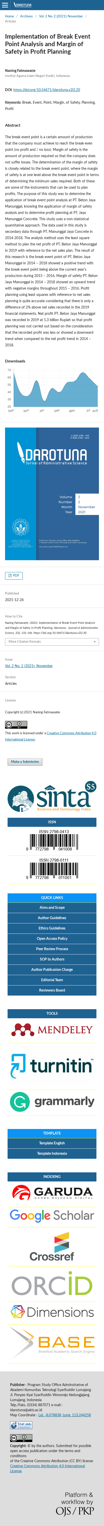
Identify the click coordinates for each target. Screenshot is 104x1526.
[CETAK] (52, 879)
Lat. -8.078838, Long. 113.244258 (64, 1415)
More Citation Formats (25, 641)
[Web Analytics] (21, 1428)
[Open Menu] (5, 5)
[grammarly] (52, 1111)
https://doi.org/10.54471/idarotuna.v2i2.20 (46, 90)
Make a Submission (25, 762)
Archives (26, 16)
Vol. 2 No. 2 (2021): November (61, 16)
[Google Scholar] (52, 1222)
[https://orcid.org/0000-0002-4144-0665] (52, 1296)
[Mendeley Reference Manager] (52, 1038)
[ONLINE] (52, 851)
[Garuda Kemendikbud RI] (52, 1202)
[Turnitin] (52, 1085)
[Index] (52, 1319)
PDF (15, 575)
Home (9, 16)
